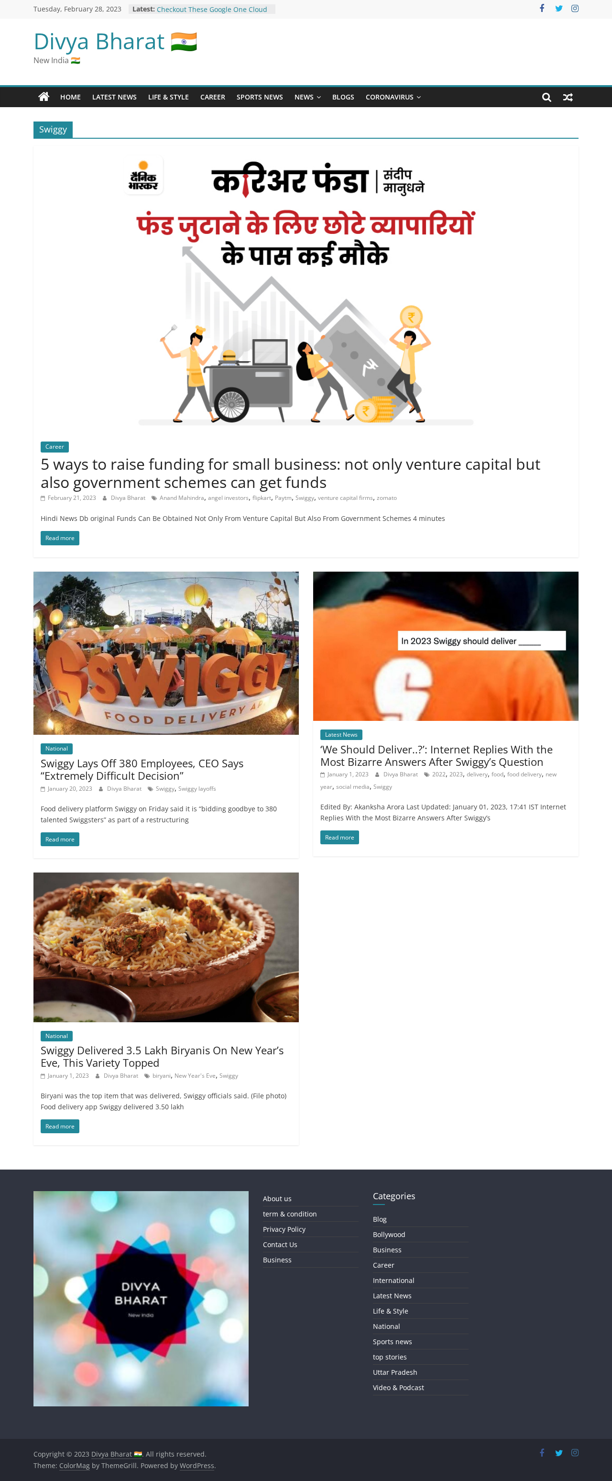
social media (353, 787)
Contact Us (280, 1244)
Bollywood (389, 1234)
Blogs (343, 96)
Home (70, 96)
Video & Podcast (398, 1387)
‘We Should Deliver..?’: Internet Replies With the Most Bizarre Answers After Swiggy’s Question (436, 755)
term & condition (290, 1213)
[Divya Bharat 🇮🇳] (44, 97)
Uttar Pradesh (395, 1372)
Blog (380, 1219)
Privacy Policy (284, 1229)
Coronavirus (390, 96)
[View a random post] (568, 97)
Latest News (114, 96)
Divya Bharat (129, 498)
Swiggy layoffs (197, 789)
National (56, 748)
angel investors (228, 498)
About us (277, 1198)
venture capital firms (345, 498)
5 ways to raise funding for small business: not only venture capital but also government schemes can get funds (290, 472)
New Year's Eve (195, 1076)
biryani (162, 1076)
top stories (390, 1356)
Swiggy (304, 498)
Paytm (283, 498)
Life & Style (168, 96)
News (304, 96)
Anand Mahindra (182, 498)
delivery (477, 774)
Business (277, 1259)
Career (212, 96)
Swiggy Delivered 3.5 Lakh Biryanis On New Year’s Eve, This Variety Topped (162, 1056)
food (497, 774)
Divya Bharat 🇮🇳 (115, 40)
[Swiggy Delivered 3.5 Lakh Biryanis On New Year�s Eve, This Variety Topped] (166, 878)
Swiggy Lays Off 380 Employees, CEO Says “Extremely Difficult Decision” (142, 769)
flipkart (261, 498)
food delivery (524, 774)
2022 (439, 774)
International (394, 1280)
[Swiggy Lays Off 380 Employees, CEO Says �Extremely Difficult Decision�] (166, 577)
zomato (387, 498)
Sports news (260, 96)
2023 (456, 774)
